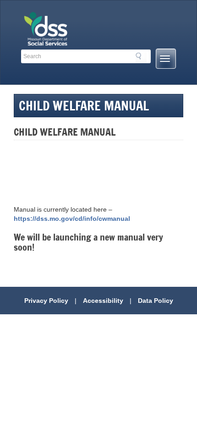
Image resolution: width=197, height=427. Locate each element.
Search (141, 57)
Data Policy (155, 300)
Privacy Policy (46, 300)
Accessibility (103, 300)
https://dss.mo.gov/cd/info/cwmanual (72, 218)
